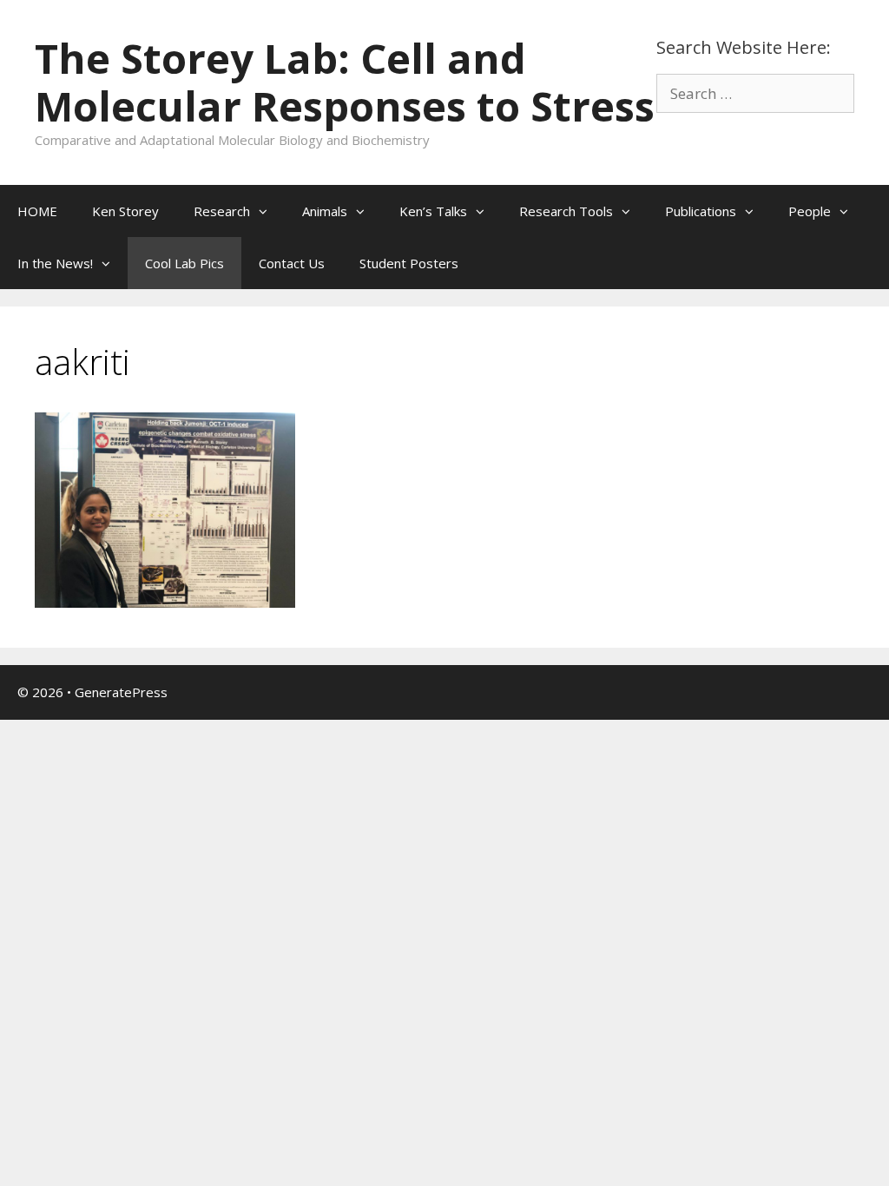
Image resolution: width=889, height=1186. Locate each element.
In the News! (55, 263)
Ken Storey (125, 211)
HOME (37, 211)
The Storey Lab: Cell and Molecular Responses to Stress (345, 82)
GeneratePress (121, 692)
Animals (324, 211)
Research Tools (566, 211)
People (809, 211)
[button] (267, 211)
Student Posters (408, 263)
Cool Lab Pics (184, 263)
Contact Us (292, 263)
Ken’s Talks (433, 211)
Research (222, 211)
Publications (700, 211)
